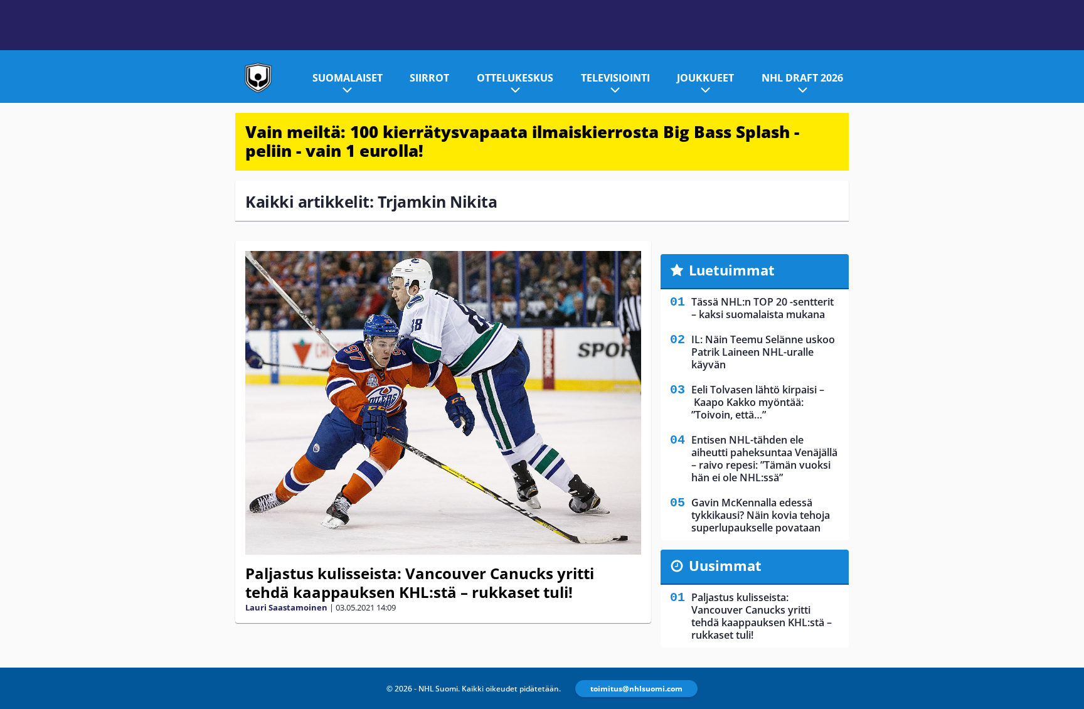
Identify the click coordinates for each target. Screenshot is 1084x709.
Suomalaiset (347, 78)
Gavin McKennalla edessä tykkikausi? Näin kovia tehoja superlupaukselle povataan (760, 515)
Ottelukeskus (515, 78)
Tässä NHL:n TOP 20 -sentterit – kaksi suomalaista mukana (762, 308)
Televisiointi (615, 78)
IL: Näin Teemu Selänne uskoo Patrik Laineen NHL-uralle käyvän (763, 352)
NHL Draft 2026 (802, 78)
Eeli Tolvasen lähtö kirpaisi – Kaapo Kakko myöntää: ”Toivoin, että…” (757, 402)
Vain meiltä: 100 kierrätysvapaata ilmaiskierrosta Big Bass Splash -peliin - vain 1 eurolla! (522, 141)
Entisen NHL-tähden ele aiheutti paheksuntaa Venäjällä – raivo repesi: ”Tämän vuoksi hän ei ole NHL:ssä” (764, 458)
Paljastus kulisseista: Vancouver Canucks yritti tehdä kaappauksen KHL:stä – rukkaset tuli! (419, 582)
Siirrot (429, 78)
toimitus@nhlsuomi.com (636, 688)
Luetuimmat (732, 269)
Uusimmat (725, 565)
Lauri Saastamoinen (286, 607)
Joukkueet (705, 78)
